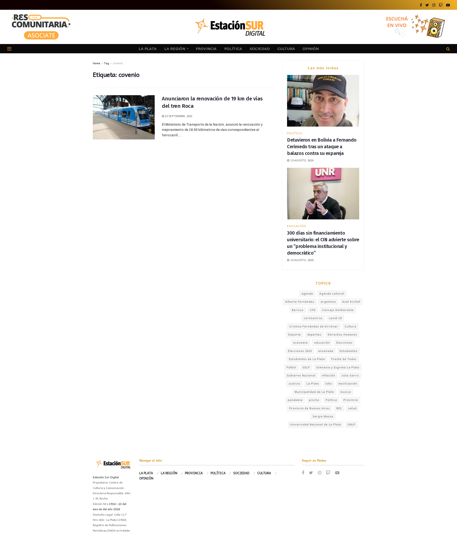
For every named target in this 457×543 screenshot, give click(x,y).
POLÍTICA (233, 48)
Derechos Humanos (342, 334)
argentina (328, 302)
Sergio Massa (323, 416)
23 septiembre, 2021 (178, 116)
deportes (314, 334)
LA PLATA (148, 48)
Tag (106, 63)
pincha (314, 400)
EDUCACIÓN (296, 225)
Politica (331, 400)
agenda (307, 293)
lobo (328, 383)
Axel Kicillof (351, 302)
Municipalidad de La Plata (314, 392)
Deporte (294, 334)
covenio (118, 63)
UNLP (351, 424)
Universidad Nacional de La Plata (315, 424)
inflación (328, 375)
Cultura (350, 326)
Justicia (294, 383)
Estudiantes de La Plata (307, 359)
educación (322, 343)
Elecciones (344, 343)
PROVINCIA (206, 48)
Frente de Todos (344, 359)
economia (300, 343)
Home (96, 63)
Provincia (350, 400)
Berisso (297, 310)
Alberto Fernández (299, 302)
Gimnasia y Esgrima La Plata (337, 367)
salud (352, 408)
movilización (347, 383)
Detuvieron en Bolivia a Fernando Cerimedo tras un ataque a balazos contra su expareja (321, 146)
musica (345, 392)
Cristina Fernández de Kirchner (313, 326)
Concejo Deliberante (338, 310)
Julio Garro (350, 375)
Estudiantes (349, 351)
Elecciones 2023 (300, 351)
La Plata (313, 383)
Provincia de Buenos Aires (309, 408)
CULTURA (286, 48)
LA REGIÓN (174, 48)
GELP (306, 367)
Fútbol (291, 367)
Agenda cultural (331, 293)
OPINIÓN (311, 48)
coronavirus (313, 318)
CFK (313, 310)
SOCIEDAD (260, 48)
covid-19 (335, 318)
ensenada (325, 351)
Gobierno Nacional (301, 375)
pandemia (295, 400)
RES (339, 408)
